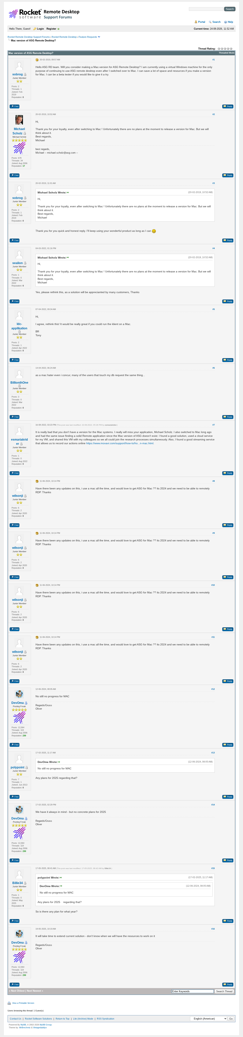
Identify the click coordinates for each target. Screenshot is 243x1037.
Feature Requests (88, 37)
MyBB (23, 1025)
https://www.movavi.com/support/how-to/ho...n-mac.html (119, 443)
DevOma (17, 702)
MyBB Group (46, 1025)
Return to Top (62, 1018)
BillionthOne (19, 382)
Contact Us (15, 1018)
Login (40, 28)
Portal (201, 22)
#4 (213, 248)
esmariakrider (110, 425)
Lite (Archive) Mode (83, 1018)
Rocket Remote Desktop (64, 37)
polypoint (17, 767)
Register (51, 28)
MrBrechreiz (25, 1027)
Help (230, 22)
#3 (213, 183)
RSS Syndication (105, 1018)
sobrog (17, 74)
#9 (213, 533)
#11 (213, 637)
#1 (213, 59)
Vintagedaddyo (40, 1027)
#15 (213, 868)
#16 (213, 929)
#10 (213, 585)
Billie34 (17, 883)
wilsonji (17, 495)
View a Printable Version (23, 1003)
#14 (213, 805)
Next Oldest (17, 990)
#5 (213, 309)
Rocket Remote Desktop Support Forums (29, 37)
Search (216, 22)
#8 (213, 481)
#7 (213, 425)
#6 (213, 368)
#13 (213, 753)
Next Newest (34, 990)
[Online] (26, 703)
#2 (213, 114)
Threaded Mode (226, 53)
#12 (213, 689)
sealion (17, 263)
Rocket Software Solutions (38, 1018)
